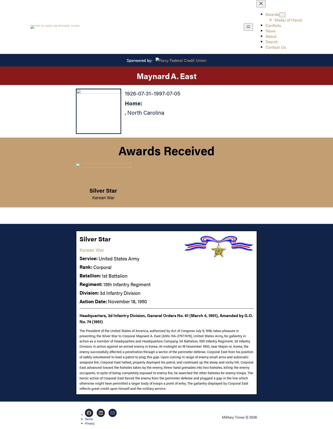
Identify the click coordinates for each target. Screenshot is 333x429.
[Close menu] (260, 3)
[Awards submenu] (282, 14)
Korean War (103, 197)
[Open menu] (248, 27)
